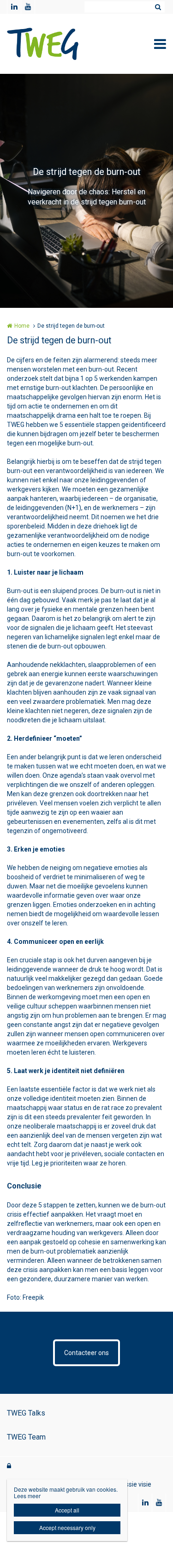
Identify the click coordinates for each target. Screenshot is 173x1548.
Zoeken (158, 6)
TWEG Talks (26, 1413)
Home (22, 326)
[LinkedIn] (14, 7)
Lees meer (27, 1496)
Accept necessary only (67, 1527)
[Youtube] (28, 7)
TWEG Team (26, 1437)
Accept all (67, 1510)
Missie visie (135, 1484)
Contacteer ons (86, 1352)
